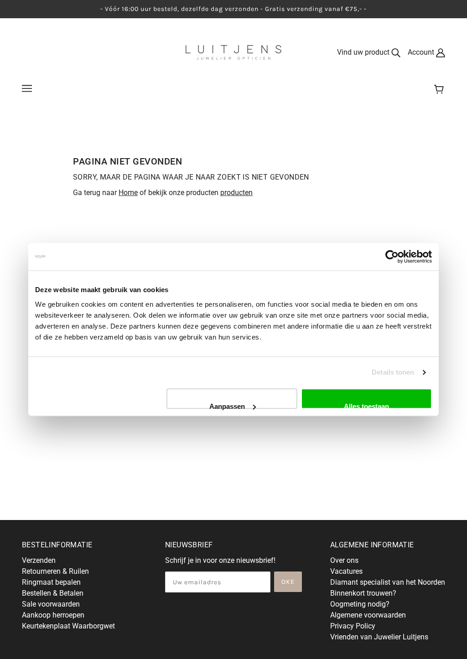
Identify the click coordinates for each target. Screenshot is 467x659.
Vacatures (346, 571)
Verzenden (39, 560)
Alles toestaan (366, 405)
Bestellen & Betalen (52, 593)
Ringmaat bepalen (51, 582)
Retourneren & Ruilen (55, 571)
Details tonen (393, 372)
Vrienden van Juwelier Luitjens (379, 637)
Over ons (344, 560)
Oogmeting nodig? (359, 604)
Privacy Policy (352, 626)
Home (128, 192)
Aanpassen (227, 405)
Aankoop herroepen (53, 615)
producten (236, 192)
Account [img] (422, 52)
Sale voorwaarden (51, 604)
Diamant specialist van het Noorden (387, 582)
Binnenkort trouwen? (363, 593)
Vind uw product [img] (364, 52)
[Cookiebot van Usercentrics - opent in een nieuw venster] (392, 256)
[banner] (233, 51)
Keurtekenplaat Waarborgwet (68, 626)
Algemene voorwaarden (368, 615)
